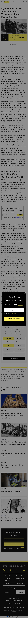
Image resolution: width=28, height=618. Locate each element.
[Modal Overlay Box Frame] (14, 309)
